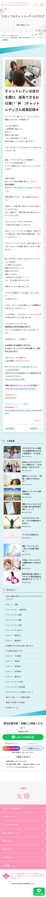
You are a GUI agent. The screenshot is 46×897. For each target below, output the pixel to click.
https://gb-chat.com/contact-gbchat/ (20, 388)
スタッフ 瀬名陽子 (13, 640)
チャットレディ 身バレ (14, 630)
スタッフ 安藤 (12, 604)
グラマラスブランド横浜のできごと (19, 692)
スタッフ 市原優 (13, 661)
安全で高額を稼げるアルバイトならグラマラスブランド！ (24, 597)
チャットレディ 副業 (13, 620)
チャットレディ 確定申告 (16, 609)
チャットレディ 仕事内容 (15, 687)
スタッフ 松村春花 (13, 671)
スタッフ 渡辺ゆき (13, 676)
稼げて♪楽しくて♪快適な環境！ (19, 697)
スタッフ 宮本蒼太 (13, 666)
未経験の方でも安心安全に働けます (19, 645)
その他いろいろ (12, 707)
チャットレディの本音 (14, 682)
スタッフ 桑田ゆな (13, 635)
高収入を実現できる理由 (15, 702)
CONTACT (36, 5)
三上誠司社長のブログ (14, 651)
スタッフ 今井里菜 (13, 656)
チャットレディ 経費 (13, 615)
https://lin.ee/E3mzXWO (15, 379)
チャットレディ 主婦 (13, 625)
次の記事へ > (35, 428)
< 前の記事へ (10, 428)
